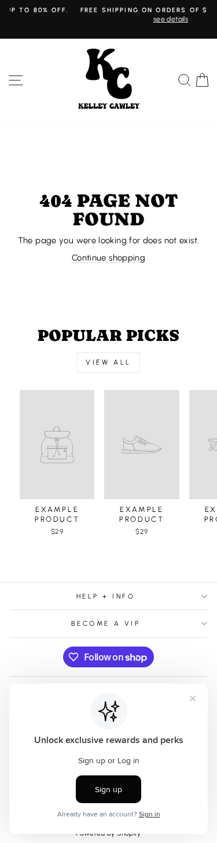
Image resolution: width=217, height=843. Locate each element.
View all (108, 362)
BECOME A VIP (105, 623)
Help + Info (105, 596)
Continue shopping (108, 257)
